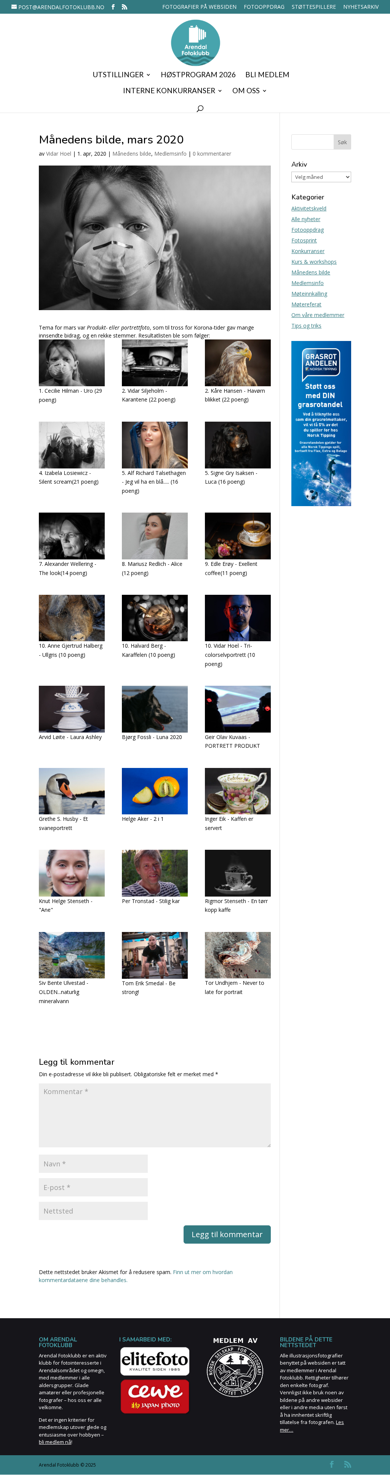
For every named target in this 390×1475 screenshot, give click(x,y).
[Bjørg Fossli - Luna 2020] (154, 709)
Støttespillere (314, 7)
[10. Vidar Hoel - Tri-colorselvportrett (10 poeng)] (237, 618)
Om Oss (246, 91)
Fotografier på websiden (199, 7)
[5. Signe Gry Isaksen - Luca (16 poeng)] (237, 445)
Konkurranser (307, 251)
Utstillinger (118, 75)
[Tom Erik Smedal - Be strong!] (154, 955)
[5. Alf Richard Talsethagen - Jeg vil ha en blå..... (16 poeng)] (154, 445)
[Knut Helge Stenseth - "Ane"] (71, 873)
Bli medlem (267, 75)
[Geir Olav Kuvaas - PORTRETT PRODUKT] (237, 709)
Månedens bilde (131, 153)
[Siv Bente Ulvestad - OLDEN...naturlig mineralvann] (71, 955)
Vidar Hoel (58, 153)
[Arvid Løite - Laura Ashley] (71, 709)
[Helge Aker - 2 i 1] (154, 791)
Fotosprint (304, 240)
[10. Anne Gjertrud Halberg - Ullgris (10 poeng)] (71, 618)
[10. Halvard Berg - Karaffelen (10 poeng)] (154, 618)
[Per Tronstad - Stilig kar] (154, 873)
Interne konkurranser (169, 91)
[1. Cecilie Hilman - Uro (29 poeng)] (71, 362)
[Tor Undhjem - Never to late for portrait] (237, 955)
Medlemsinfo (170, 153)
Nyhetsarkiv (361, 7)
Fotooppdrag (264, 7)
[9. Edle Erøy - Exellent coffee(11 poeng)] (237, 536)
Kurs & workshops (314, 261)
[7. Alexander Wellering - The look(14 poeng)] (71, 536)
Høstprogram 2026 (198, 75)
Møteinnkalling (309, 293)
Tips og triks (306, 325)
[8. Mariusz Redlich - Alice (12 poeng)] (154, 536)
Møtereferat (306, 304)
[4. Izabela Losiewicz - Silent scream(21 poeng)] (71, 445)
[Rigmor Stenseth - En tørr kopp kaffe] (237, 873)
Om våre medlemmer (317, 315)
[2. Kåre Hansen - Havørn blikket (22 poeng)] (237, 362)
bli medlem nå (55, 1441)
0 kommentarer (212, 153)
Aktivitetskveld (308, 208)
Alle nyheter (305, 219)
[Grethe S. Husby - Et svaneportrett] (71, 791)
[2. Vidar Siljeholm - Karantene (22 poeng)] (154, 362)
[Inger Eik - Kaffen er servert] (237, 791)
